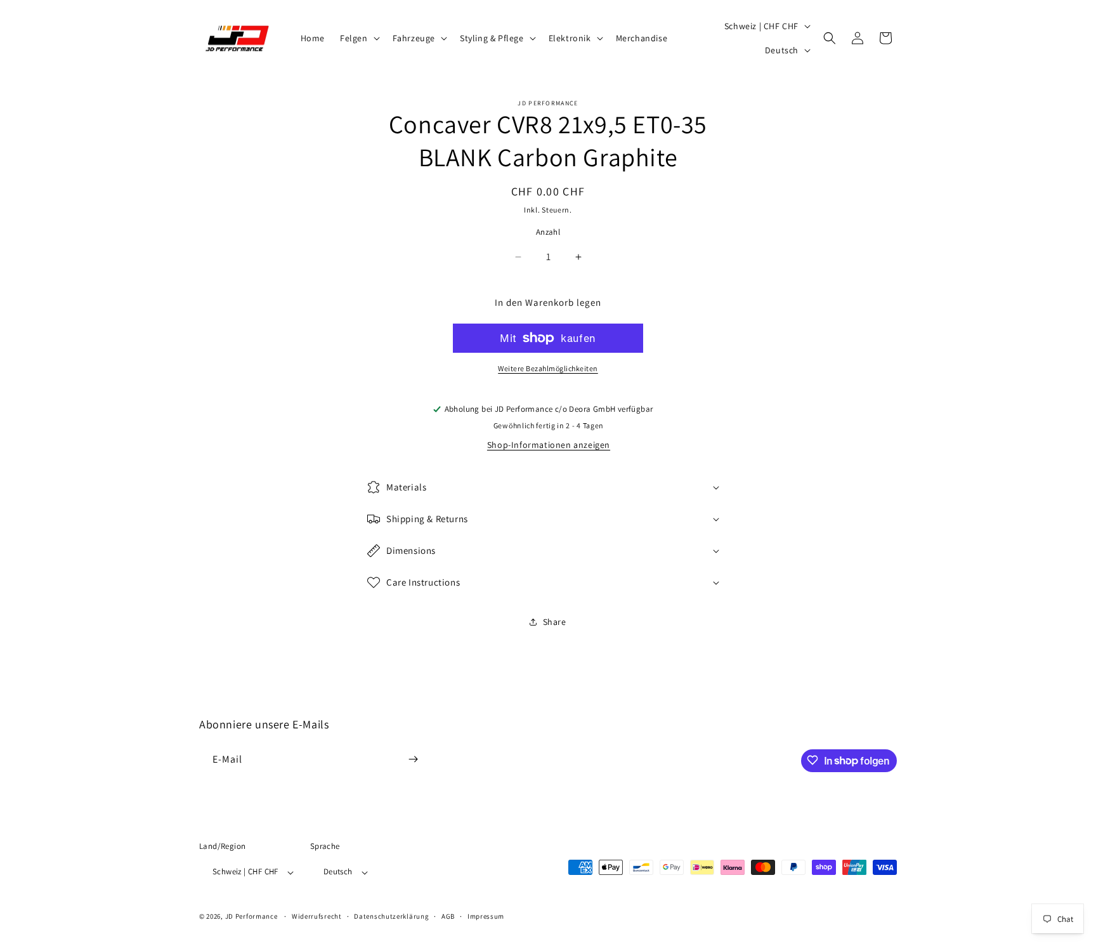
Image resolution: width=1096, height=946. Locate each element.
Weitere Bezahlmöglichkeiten (548, 368)
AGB (448, 916)
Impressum (485, 916)
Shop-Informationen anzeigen (548, 444)
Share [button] (554, 621)
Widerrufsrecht (317, 916)
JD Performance (251, 916)
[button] (358, 38)
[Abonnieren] (413, 759)
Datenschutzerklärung (391, 916)
